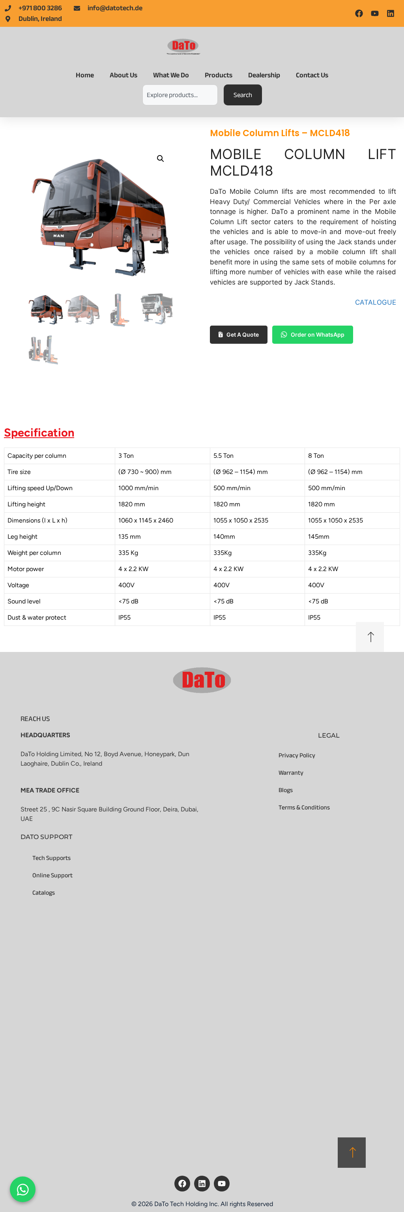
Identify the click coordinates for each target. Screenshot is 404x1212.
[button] (160, 159)
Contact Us (312, 75)
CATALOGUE (375, 302)
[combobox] (180, 94)
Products (218, 75)
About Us (123, 75)
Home (85, 75)
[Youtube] (222, 1183)
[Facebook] (182, 1183)
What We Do (171, 75)
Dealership (264, 75)
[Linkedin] (202, 1183)
